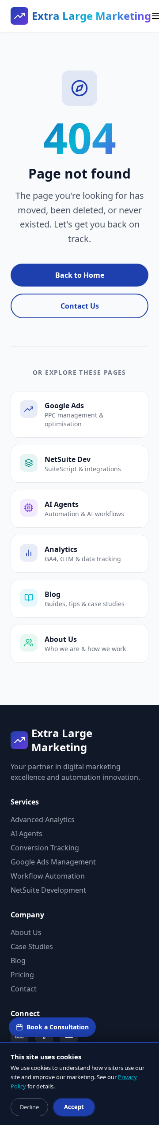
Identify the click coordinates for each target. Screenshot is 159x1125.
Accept (74, 1107)
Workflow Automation (48, 876)
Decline (29, 1107)
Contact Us (80, 306)
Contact (24, 989)
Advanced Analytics (43, 819)
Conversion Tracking (45, 848)
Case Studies (32, 946)
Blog (18, 960)
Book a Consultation (57, 1027)
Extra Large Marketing (91, 16)
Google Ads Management (53, 862)
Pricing (22, 975)
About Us (26, 932)
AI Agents (26, 833)
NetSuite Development (48, 890)
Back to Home (79, 275)
